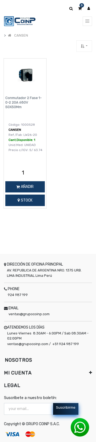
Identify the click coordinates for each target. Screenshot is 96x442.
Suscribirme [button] (65, 407)
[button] (84, 46)
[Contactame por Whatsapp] (80, 427)
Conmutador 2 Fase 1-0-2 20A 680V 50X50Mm (23, 102)
